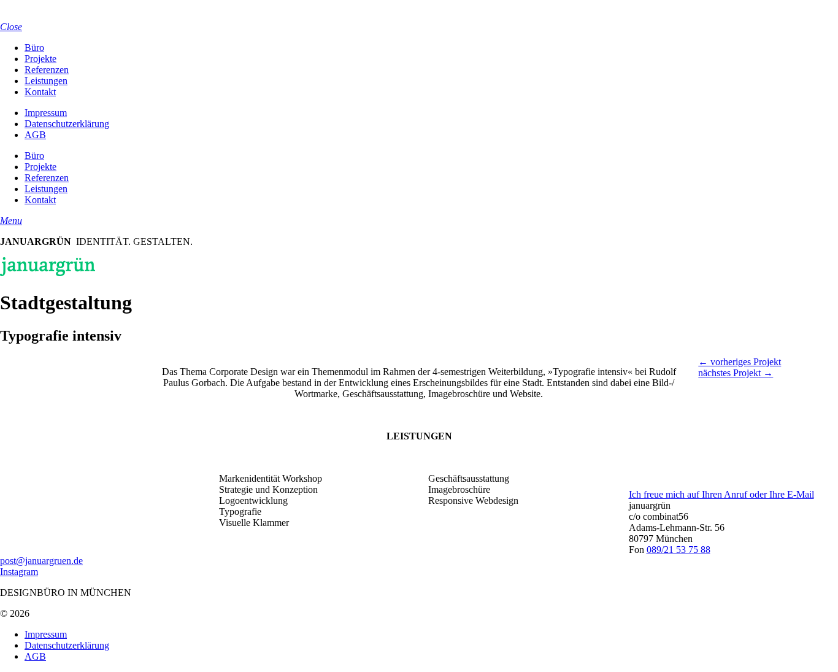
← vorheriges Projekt (739, 362)
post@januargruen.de (41, 560)
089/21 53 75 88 (678, 549)
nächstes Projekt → (735, 373)
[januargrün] (47, 15)
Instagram (19, 571)
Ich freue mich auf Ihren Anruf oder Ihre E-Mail (721, 494)
